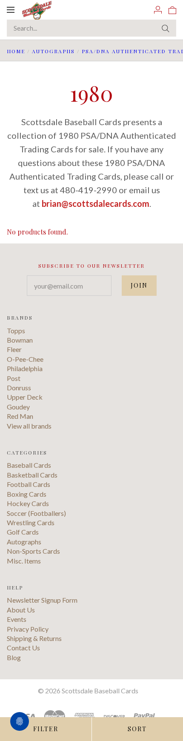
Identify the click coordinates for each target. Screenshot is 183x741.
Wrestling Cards (30, 522)
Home (16, 51)
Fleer (14, 349)
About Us (21, 610)
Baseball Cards (29, 465)
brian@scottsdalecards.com (95, 203)
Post (13, 378)
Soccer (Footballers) (36, 513)
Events (16, 619)
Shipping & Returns (34, 638)
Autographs (53, 51)
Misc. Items (24, 561)
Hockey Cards (28, 503)
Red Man (20, 416)
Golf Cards (23, 532)
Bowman (20, 340)
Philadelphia (25, 368)
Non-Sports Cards (33, 551)
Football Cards (28, 484)
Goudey (18, 407)
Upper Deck (25, 397)
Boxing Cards (26, 494)
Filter (45, 729)
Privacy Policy (28, 629)
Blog (14, 657)
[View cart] (172, 9)
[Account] (158, 9)
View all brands (29, 426)
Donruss (19, 387)
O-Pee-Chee (25, 359)
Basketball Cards (32, 475)
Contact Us (23, 648)
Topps (16, 330)
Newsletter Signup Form (42, 600)
